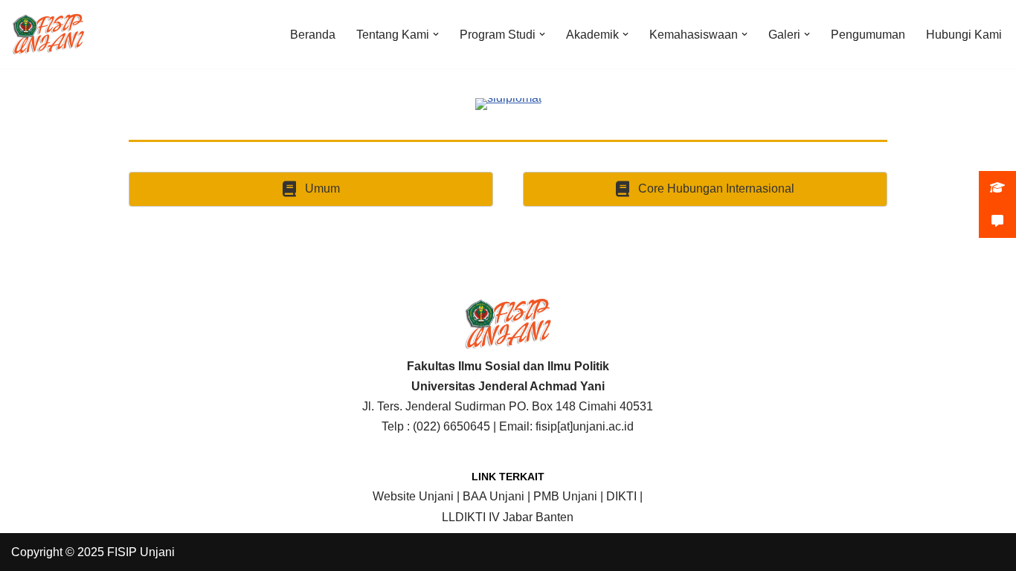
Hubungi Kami (964, 34)
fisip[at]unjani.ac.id (585, 426)
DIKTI (621, 496)
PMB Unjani (565, 496)
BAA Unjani (493, 496)
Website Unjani (413, 496)
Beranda (312, 34)
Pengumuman (868, 34)
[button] (436, 34)
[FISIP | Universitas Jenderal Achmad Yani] (48, 34)
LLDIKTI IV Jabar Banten (507, 517)
